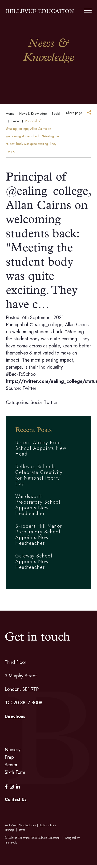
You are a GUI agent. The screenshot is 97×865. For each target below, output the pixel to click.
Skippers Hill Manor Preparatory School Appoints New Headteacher (38, 535)
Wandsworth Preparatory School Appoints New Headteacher (37, 505)
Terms (22, 830)
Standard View (27, 825)
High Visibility (47, 825)
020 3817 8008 (26, 702)
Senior (11, 764)
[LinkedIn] (18, 787)
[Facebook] (6, 787)
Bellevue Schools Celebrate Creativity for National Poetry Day (38, 475)
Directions (15, 716)
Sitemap (9, 830)
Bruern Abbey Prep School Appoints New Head (40, 448)
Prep (9, 757)
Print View (10, 825)
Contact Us (16, 799)
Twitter (51, 402)
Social (37, 402)
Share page (74, 113)
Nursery (12, 749)
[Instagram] (12, 787)
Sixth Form (15, 772)
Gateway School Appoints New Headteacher (33, 562)
